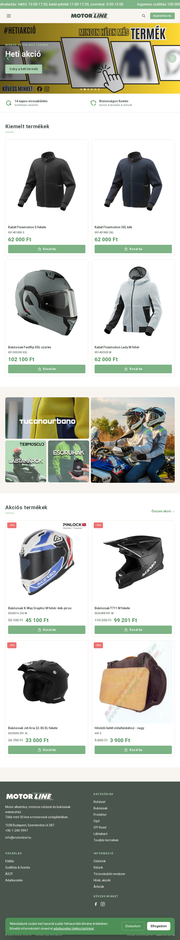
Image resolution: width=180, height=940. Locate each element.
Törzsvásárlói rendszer (109, 874)
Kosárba (49, 249)
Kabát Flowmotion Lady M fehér (117, 347)
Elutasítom (133, 926)
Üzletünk (100, 861)
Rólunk (98, 867)
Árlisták (99, 886)
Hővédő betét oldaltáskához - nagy (119, 728)
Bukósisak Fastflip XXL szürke (29, 347)
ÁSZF (9, 874)
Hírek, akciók (102, 880)
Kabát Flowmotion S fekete (27, 227)
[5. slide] (95, 89)
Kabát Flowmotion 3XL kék (113, 227)
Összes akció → (163, 511)
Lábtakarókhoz (21, 69)
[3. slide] (88, 89)
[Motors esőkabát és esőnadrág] (68, 461)
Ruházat (99, 802)
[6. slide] (99, 89)
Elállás (9, 861)
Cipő (97, 821)
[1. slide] (81, 89)
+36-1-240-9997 (16, 830)
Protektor (100, 814)
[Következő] (172, 58)
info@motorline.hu (18, 837)
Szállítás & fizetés (17, 867)
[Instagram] (103, 904)
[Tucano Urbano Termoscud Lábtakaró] (25, 461)
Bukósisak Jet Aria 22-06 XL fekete (33, 728)
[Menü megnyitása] (8, 15)
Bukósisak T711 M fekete (112, 608)
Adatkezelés (14, 880)
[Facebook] (96, 904)
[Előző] (8, 58)
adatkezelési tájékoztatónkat (73, 928)
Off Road (100, 827)
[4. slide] (92, 89)
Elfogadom (159, 926)
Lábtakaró (101, 834)
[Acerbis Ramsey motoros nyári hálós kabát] (133, 440)
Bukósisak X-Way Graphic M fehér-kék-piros (40, 608)
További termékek (106, 840)
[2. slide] (85, 89)
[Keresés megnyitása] (143, 16)
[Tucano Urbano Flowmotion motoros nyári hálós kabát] (47, 418)
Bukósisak (101, 808)
